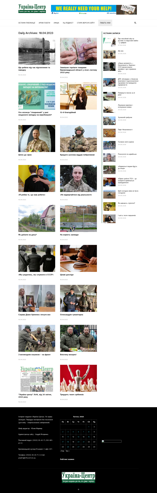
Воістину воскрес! (68, 355)
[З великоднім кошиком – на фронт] (36, 338)
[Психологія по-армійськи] (109, 157)
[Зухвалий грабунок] (109, 120)
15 (89, 437)
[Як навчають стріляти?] (109, 206)
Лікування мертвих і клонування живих (125, 106)
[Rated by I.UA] (111, 442)
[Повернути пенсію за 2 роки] (109, 96)
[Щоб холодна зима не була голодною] (109, 194)
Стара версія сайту (86, 23)
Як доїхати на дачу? (27, 235)
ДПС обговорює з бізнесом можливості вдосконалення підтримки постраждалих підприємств (128, 82)
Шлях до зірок (25, 155)
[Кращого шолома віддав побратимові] (78, 138)
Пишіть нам (105, 23)
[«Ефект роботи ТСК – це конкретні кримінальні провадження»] (109, 182)
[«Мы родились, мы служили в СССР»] (36, 258)
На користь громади (69, 235)
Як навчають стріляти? (126, 203)
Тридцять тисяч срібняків (72, 394)
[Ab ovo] (109, 54)
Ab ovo (120, 51)
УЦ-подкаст (68, 23)
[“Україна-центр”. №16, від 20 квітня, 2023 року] (36, 378)
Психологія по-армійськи (127, 154)
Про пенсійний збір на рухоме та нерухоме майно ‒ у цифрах (128, 41)
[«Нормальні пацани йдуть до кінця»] (109, 169)
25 (68, 447)
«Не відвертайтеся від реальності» (76, 195)
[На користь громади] (78, 218)
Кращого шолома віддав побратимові (77, 155)
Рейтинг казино (67, 459)
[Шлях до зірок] (36, 138)
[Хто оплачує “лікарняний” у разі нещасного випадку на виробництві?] (36, 96)
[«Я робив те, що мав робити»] (36, 178)
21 (83, 442)
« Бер (62, 451)
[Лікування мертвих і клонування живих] (109, 108)
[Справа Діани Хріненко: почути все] (36, 298)
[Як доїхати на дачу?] (36, 218)
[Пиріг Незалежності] (109, 133)
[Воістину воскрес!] (78, 338)
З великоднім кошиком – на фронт (34, 355)
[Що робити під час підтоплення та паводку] (36, 51)
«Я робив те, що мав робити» (31, 195)
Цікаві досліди (66, 275)
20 (78, 442)
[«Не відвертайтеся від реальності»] (78, 178)
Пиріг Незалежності (125, 130)
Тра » (67, 451)
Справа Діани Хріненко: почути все (34, 315)
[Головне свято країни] (109, 145)
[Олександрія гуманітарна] (78, 298)
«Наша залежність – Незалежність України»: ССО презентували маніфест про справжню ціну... (127, 67)
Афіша (56, 23)
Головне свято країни (126, 142)
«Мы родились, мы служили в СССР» (35, 275)
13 (78, 437)
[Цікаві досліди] (78, 258)
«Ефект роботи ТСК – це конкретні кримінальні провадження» (127, 180)
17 (63, 442)
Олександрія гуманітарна (71, 315)
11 (68, 437)
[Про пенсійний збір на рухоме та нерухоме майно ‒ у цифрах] (109, 42)
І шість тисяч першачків (127, 215)
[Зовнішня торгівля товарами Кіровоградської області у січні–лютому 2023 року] (78, 51)
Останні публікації (26, 23)
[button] (135, 23)
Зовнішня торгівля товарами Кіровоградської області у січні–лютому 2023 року (78, 70)
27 (78, 447)
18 (68, 442)
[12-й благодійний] (78, 96)
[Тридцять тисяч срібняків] (78, 378)
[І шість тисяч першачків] (109, 219)
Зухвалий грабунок (125, 117)
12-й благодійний (68, 112)
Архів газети (44, 23)
